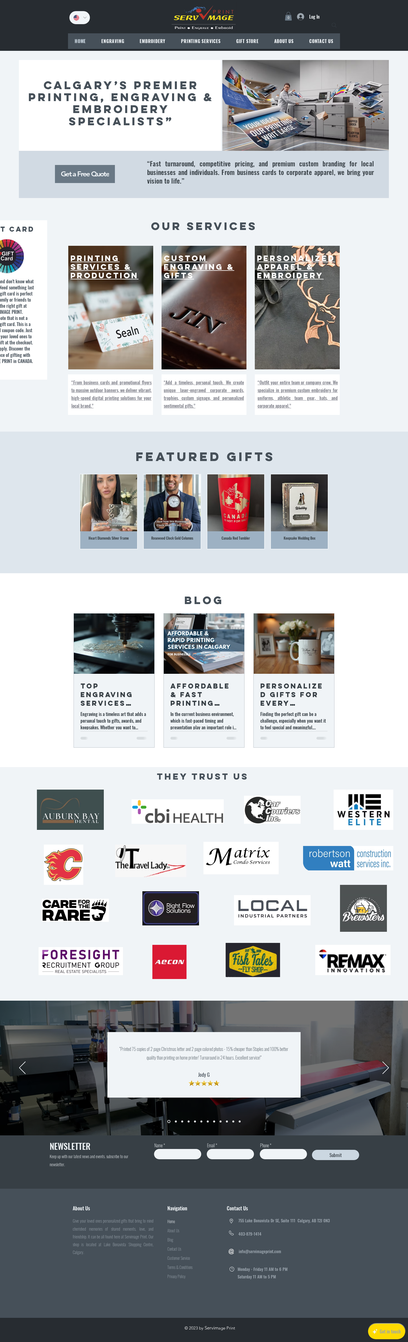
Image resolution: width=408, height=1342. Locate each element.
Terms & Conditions (180, 1275)
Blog (170, 1247)
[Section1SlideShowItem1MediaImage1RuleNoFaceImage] (168, 1129)
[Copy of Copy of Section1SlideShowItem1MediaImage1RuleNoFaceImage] (182, 1129)
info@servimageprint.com (260, 1259)
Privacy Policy (176, 1284)
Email (211, 1153)
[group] (204, 519)
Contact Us (174, 1257)
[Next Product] (334, 519)
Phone (264, 1153)
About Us (173, 1238)
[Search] (334, 25)
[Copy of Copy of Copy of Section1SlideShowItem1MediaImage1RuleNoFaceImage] (189, 1129)
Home (171, 1229)
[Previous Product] (73, 519)
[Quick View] (108, 510)
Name (158, 1153)
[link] (288, 16)
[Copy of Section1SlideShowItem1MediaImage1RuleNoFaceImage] (176, 1129)
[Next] (385, 1076)
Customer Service (178, 1266)
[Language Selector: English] (79, 17)
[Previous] (22, 1076)
